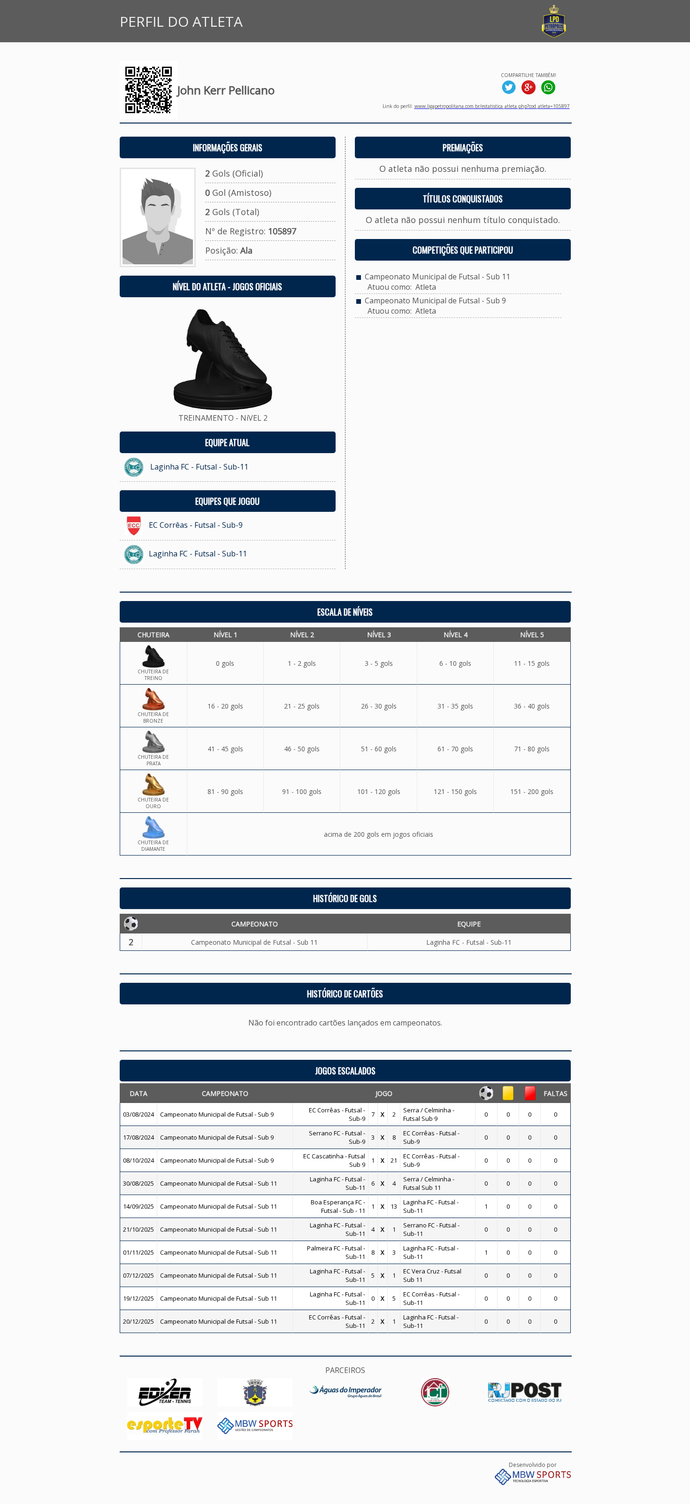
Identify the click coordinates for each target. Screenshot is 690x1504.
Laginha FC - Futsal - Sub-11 (199, 467)
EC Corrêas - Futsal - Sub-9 (196, 525)
